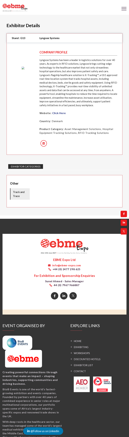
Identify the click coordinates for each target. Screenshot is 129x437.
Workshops (82, 353)
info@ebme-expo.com (66, 265)
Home (77, 341)
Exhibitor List (83, 365)
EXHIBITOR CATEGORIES (25, 166)
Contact (80, 371)
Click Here (59, 113)
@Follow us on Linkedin (33, 431)
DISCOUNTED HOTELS (87, 359)
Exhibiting (81, 347)
